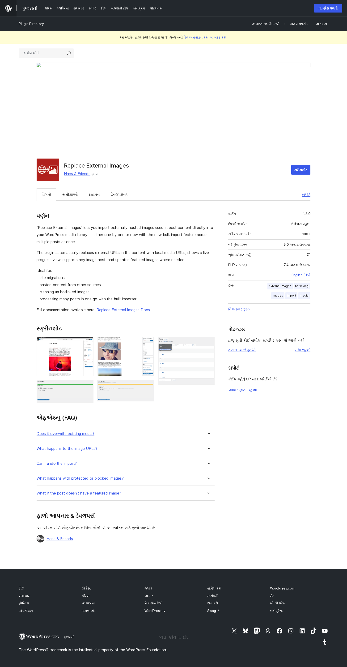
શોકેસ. (86, 588)
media (304, 295)
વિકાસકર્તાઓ (153, 603)
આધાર (148, 596)
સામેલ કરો (214, 588)
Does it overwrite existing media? (65, 433)
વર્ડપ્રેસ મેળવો (328, 8)
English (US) (301, 275)
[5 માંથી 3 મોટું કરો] (147, 343)
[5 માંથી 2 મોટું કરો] (87, 386)
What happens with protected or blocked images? (80, 478)
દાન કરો (212, 603)
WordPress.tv (154, 611)
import (291, 295)
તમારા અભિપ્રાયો (242, 349)
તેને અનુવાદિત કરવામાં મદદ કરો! (205, 37)
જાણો (148, 588)
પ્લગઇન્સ (88, 603)
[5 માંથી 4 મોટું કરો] (147, 386)
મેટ (272, 596)
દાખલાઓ (88, 611)
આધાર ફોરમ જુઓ (242, 389)
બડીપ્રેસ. (276, 611)
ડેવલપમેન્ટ (119, 194)
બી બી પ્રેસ (277, 603)
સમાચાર (24, 596)
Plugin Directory (31, 24)
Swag (213, 611)
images (278, 295)
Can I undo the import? (57, 463)
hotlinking (302, 286)
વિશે (21, 588)
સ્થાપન (94, 194)
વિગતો (46, 194)
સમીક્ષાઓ (70, 194)
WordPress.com (282, 588)
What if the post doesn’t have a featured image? (79, 493)
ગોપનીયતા (26, 611)
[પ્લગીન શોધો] (69, 53)
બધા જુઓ (302, 349)
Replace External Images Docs (123, 309)
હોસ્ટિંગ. (24, 603)
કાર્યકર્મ (212, 596)
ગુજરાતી (69, 637)
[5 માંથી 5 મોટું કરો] (208, 343)
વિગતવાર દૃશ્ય (239, 309)
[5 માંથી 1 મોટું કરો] (87, 343)
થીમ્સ (85, 596)
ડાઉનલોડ (300, 170)
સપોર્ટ (306, 194)
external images (280, 286)
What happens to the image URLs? (67, 448)
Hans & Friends (77, 173)
